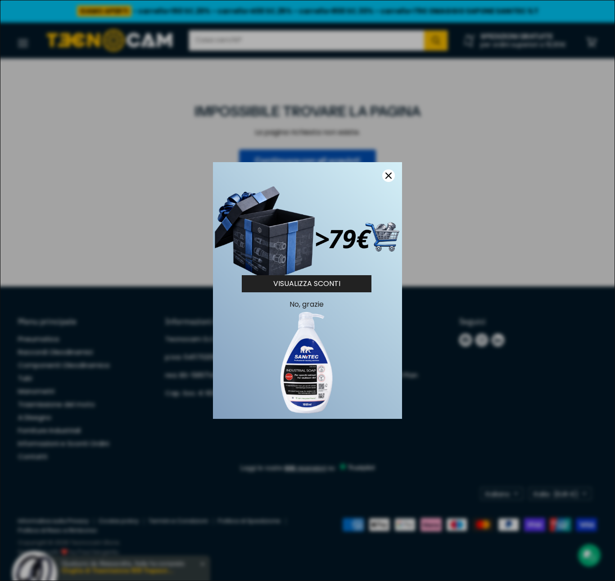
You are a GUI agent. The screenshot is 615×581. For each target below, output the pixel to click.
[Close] (388, 175)
